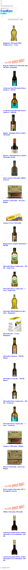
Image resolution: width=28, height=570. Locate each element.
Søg (21, 19)
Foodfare (8, 567)
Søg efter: (2, 8)
